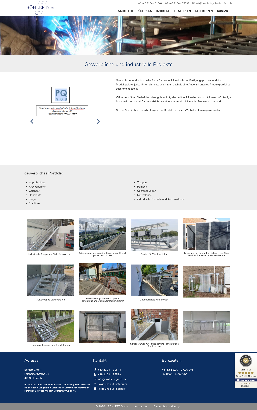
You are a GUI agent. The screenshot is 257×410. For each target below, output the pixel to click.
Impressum (141, 406)
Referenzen (204, 11)
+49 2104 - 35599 (179, 3)
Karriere (163, 11)
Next (98, 121)
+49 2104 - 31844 (152, 3)
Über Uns (145, 11)
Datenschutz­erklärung (166, 406)
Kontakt (223, 11)
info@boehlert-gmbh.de (208, 3)
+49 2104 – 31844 (109, 370)
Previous (32, 121)
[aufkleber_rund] (65, 119)
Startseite (126, 11)
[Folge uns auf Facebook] (230, 3)
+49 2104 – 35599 (109, 374)
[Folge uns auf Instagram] (224, 3)
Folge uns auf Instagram (112, 384)
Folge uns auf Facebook (111, 389)
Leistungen (182, 11)
